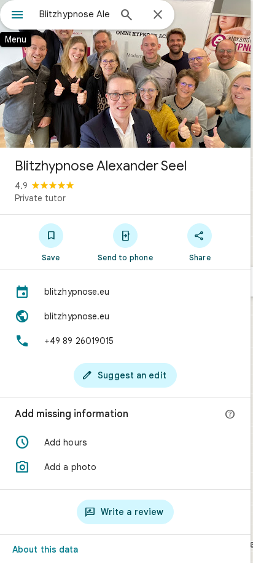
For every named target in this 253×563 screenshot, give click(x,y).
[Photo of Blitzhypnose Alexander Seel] (125, 74)
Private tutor (40, 198)
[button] (125, 442)
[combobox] (74, 14)
